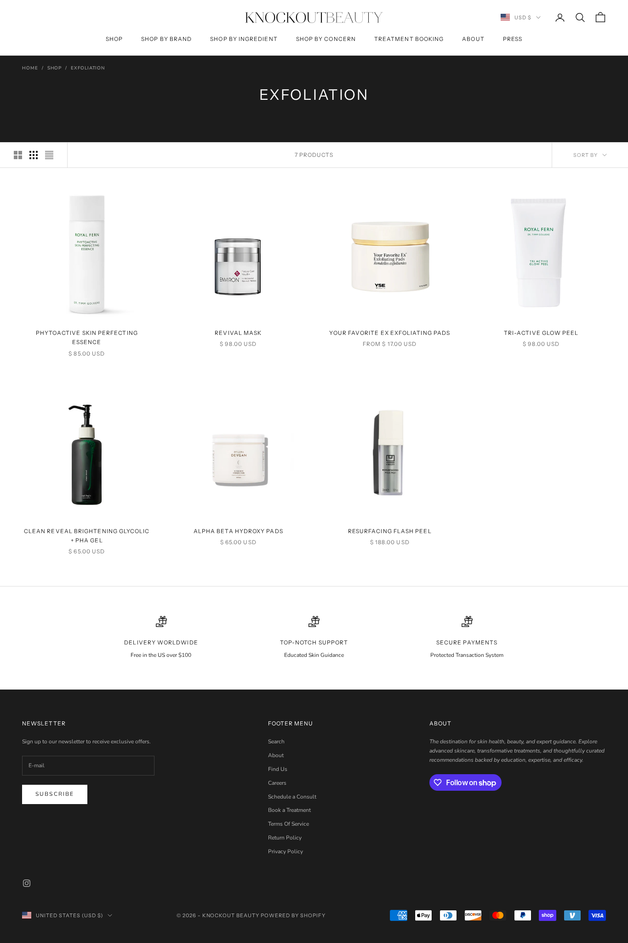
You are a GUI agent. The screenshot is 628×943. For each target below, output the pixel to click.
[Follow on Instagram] (26, 883)
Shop (114, 38)
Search (276, 741)
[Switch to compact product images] (49, 155)
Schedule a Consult (292, 796)
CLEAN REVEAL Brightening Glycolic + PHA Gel (87, 536)
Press (512, 38)
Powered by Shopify (293, 915)
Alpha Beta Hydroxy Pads (238, 531)
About (473, 38)
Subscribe (54, 794)
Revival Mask (238, 332)
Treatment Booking (409, 38)
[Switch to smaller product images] (33, 155)
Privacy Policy (285, 851)
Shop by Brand (166, 38)
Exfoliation (88, 68)
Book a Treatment (289, 810)
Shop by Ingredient (243, 38)
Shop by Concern (326, 38)
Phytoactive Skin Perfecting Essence (87, 337)
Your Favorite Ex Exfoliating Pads (389, 332)
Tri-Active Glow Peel (541, 332)
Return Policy (285, 837)
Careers (277, 783)
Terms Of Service (288, 824)
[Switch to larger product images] (18, 155)
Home (30, 68)
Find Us (277, 769)
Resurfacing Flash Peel (390, 531)
